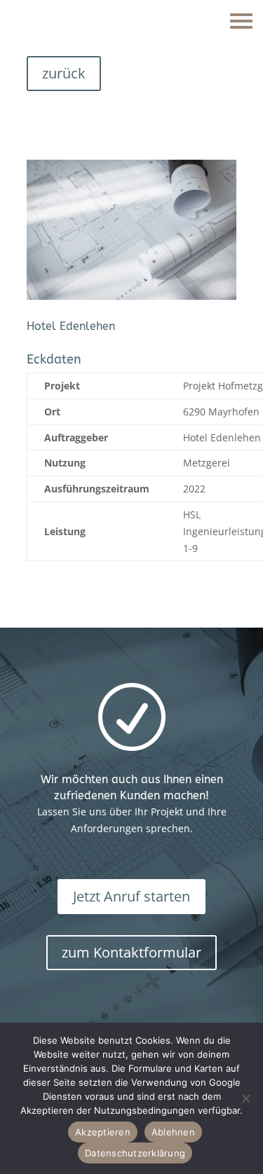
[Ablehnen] (245, 1098)
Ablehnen (173, 1132)
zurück (64, 73)
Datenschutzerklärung (135, 1153)
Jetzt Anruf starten (131, 896)
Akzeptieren (102, 1132)
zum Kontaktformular (131, 952)
